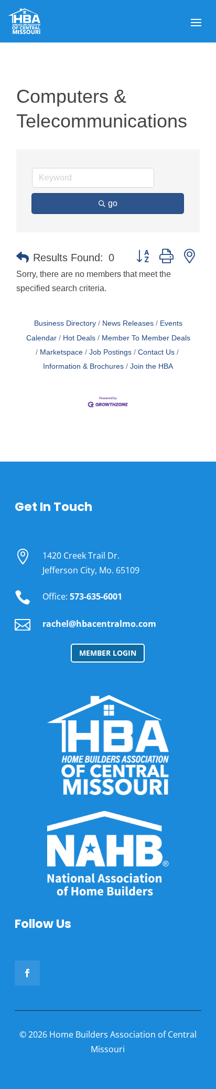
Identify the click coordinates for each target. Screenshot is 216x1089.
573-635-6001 (96, 596)
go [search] (112, 203)
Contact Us (156, 352)
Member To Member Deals (146, 338)
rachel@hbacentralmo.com (99, 623)
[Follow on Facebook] (27, 973)
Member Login (107, 653)
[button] (22, 257)
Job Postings (110, 352)
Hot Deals (79, 338)
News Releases (128, 323)
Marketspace (61, 352)
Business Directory (65, 323)
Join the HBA (151, 366)
